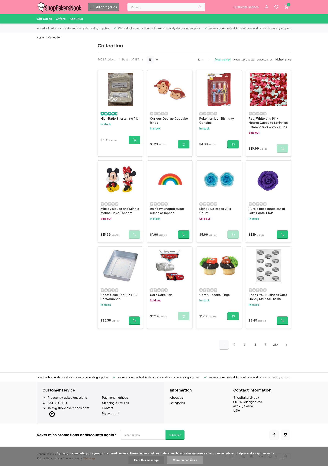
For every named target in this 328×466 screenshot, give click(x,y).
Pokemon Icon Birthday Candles (216, 121)
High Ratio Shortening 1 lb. (120, 118)
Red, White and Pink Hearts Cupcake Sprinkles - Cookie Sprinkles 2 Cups (268, 123)
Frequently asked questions (67, 397)
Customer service (246, 7)
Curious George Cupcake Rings (169, 121)
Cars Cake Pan (161, 295)
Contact (107, 408)
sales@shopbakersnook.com (68, 408)
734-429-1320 (57, 403)
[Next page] (286, 345)
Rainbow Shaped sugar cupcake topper (167, 211)
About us (76, 19)
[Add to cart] (134, 140)
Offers (61, 19)
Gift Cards (44, 19)
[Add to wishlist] (137, 76)
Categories (177, 403)
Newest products (243, 59)
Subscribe (175, 434)
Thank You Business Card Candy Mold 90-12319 (268, 297)
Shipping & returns (115, 403)
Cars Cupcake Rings (214, 295)
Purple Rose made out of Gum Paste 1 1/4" (267, 211)
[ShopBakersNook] (59, 7)
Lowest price (265, 59)
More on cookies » (185, 460)
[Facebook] (274, 435)
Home (40, 37)
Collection (55, 37)
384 (276, 345)
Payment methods (115, 397)
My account (110, 413)
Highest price (283, 59)
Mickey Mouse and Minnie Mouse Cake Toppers (120, 211)
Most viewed (223, 59)
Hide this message (146, 460)
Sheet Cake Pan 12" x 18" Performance (119, 297)
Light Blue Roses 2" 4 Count (215, 211)
